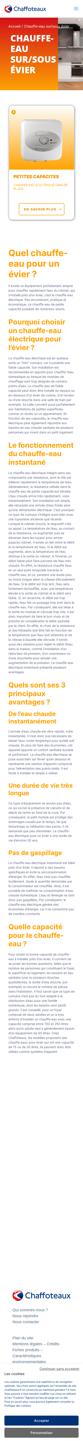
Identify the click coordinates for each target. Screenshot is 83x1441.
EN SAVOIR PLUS (40, 209)
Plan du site (22, 1338)
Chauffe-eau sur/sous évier (46, 26)
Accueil (14, 26)
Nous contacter (25, 1322)
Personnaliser (42, 1433)
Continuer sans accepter (59, 1369)
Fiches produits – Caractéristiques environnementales (29, 1356)
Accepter (41, 1421)
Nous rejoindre (25, 1316)
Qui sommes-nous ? (30, 1310)
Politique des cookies (17, 1405)
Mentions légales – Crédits (35, 1344)
